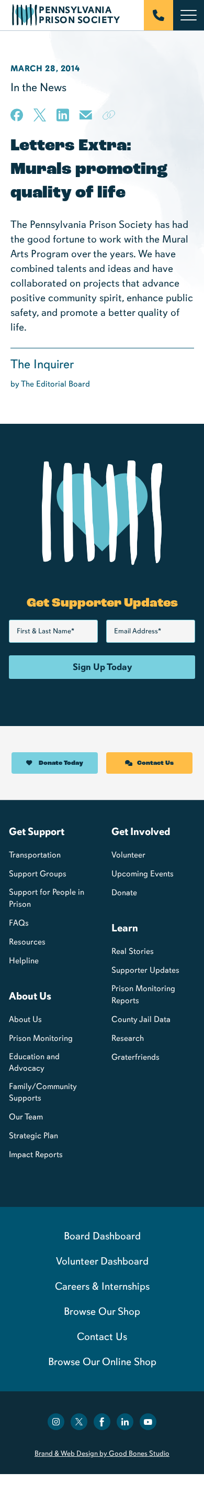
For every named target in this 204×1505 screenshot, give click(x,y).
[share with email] (86, 119)
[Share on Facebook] (16, 115)
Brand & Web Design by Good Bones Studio (102, 1453)
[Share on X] (39, 115)
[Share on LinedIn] (62, 115)
